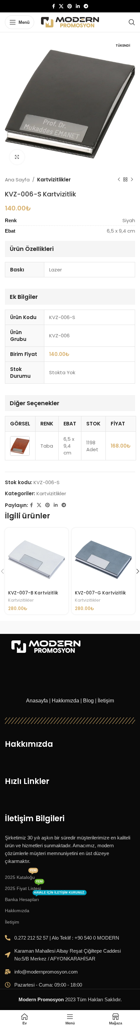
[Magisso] (102, 627)
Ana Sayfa (17, 179)
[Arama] (131, 22)
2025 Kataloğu (21, 876)
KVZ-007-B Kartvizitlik (33, 593)
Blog (88, 700)
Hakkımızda (65, 700)
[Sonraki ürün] (132, 179)
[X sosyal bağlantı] (61, 6)
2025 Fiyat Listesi (24, 887)
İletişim (106, 700)
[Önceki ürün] (119, 179)
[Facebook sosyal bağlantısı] (53, 6)
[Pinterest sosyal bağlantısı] (69, 6)
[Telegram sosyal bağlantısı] (86, 6)
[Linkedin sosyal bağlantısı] (78, 6)
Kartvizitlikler (54, 179)
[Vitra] (37, 627)
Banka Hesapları (45, 898)
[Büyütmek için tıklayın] (17, 157)
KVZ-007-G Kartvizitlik (100, 593)
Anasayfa (37, 700)
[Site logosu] (70, 21)
